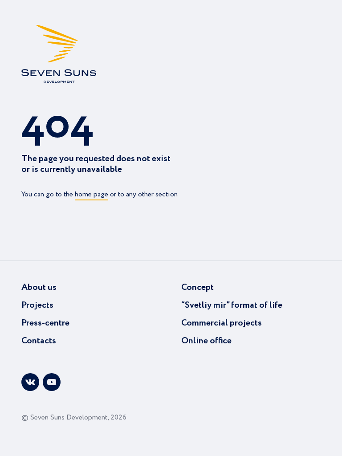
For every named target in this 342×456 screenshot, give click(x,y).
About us (39, 287)
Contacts (38, 340)
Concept (197, 287)
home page (91, 194)
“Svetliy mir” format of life (231, 305)
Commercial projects (221, 323)
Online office (206, 340)
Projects (37, 305)
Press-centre (45, 323)
